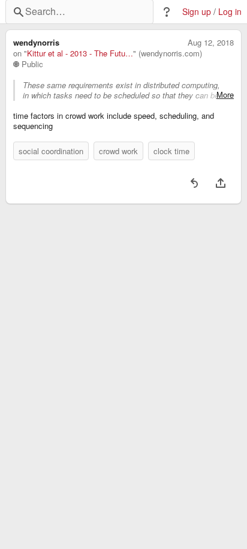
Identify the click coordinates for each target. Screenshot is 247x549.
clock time (171, 151)
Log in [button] (230, 11)
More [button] (225, 94)
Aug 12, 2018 (211, 42)
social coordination (51, 151)
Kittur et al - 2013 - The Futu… (80, 53)
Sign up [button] (196, 11)
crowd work (118, 151)
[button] (166, 12)
